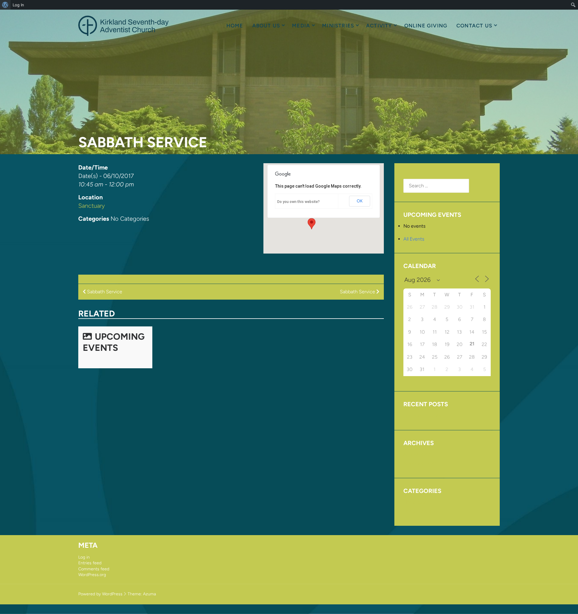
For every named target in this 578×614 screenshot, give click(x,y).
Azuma (149, 594)
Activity (379, 26)
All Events (413, 239)
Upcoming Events (113, 342)
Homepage (415, 502)
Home (234, 26)
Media (301, 26)
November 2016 (420, 463)
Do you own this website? (298, 202)
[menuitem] (5, 5)
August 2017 (416, 454)
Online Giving (425, 26)
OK (360, 201)
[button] (311, 223)
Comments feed (93, 569)
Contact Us (474, 26)
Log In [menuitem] (18, 4)
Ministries (338, 26)
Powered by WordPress (100, 594)
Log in (84, 557)
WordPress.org (92, 574)
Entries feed (89, 563)
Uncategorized (419, 511)
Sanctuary (91, 205)
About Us (266, 26)
